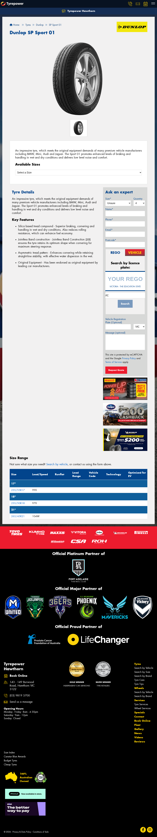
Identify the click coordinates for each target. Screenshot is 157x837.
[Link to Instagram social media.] (150, 830)
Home (15, 24)
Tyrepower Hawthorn (81, 11)
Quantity (137, 198)
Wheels (139, 688)
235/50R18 (18, 503)
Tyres (137, 664)
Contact (139, 716)
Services (139, 700)
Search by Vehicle (143, 668)
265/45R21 (18, 516)
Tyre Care (139, 680)
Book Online (142, 720)
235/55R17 (18, 490)
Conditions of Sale (41, 832)
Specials (139, 712)
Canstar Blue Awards (15, 756)
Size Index (9, 752)
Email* (109, 229)
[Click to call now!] (130, 4)
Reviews (139, 741)
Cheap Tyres (10, 764)
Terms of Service (113, 362)
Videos (138, 737)
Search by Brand (143, 676)
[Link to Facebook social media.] (143, 830)
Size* (108, 198)
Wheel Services (142, 708)
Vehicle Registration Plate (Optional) (115, 321)
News (138, 733)
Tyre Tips (139, 684)
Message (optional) (115, 332)
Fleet (137, 725)
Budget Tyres (10, 760)
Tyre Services (141, 704)
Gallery (139, 729)
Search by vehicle (57, 464)
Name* (109, 209)
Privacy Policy (129, 358)
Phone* (109, 219)
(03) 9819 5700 (20, 695)
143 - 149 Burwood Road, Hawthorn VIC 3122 (22, 685)
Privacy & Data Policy (22, 832)
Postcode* (110, 240)
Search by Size (142, 672)
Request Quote (116, 370)
